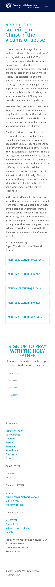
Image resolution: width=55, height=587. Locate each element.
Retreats (10, 442)
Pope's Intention (14, 430)
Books (9, 458)
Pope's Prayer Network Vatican (22, 496)
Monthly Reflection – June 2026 (24, 288)
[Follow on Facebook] (8, 559)
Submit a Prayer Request (19, 527)
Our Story (11, 477)
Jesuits (9, 492)
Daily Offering (13, 434)
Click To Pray (12, 500)
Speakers (10, 438)
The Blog (10, 473)
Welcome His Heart (16, 504)
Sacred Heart (13, 450)
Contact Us (12, 524)
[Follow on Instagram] (14, 559)
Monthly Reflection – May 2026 (24, 302)
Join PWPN (11, 520)
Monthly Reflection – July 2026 (24, 274)
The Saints (11, 454)
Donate (9, 531)
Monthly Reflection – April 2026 (25, 317)
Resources (11, 446)
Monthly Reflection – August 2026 (26, 259)
